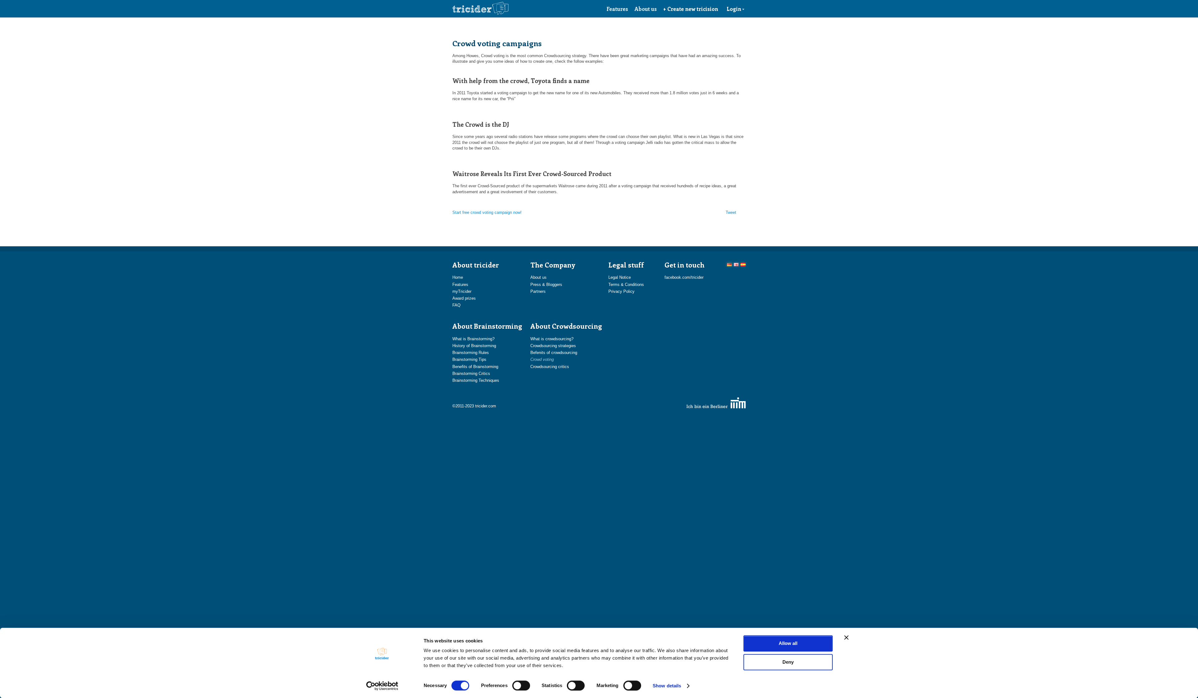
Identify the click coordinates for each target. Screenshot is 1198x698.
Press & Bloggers (546, 284)
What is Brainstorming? (473, 339)
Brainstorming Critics (471, 373)
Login (734, 8)
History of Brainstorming (474, 345)
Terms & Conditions (626, 284)
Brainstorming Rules (470, 352)
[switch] (521, 686)
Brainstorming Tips (469, 359)
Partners (538, 291)
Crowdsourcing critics (549, 366)
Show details (667, 685)
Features (617, 8)
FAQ (456, 305)
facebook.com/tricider (684, 277)
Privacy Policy (621, 291)
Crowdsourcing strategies (553, 345)
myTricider (461, 291)
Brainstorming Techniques (475, 380)
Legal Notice (619, 277)
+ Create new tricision (690, 8)
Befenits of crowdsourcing (553, 352)
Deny (788, 662)
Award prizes (464, 298)
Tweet (731, 212)
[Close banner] (846, 637)
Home (457, 277)
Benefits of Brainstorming (475, 366)
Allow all (788, 643)
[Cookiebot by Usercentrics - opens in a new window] (382, 686)
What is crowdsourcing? (551, 339)
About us (646, 8)
